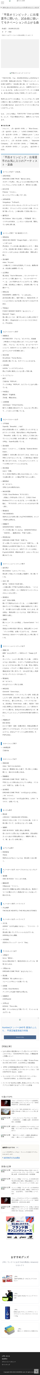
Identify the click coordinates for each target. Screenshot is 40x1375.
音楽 (10, 32)
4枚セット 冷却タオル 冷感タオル (27, 1331)
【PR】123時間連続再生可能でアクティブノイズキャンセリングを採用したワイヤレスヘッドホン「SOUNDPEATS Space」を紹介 (21, 1069)
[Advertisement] (20, 51)
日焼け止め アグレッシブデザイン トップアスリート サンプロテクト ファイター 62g (26, 1314)
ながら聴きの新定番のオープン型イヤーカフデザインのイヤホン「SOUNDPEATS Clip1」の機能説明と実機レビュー (20, 1054)
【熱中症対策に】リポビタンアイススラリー (25, 1279)
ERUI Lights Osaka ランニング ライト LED (26, 1297)
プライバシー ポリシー (9, 1362)
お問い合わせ (6, 1356)
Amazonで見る (20, 1037)
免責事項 (4, 1359)
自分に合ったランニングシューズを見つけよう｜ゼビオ (21, 7)
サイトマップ (6, 1364)
